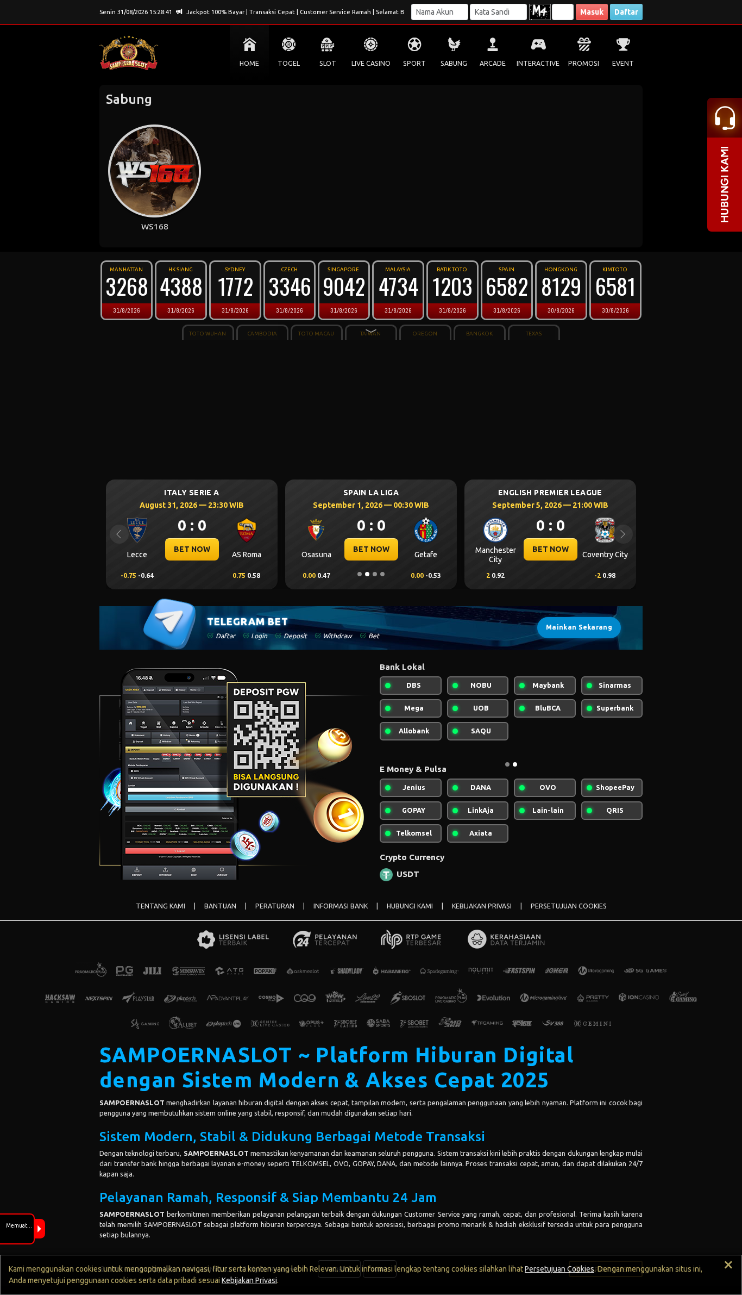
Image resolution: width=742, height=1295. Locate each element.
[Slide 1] (359, 574)
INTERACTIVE (538, 63)
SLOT (327, 63)
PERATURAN (274, 906)
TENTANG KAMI (160, 906)
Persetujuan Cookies (559, 1269)
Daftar (626, 12)
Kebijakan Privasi (249, 1280)
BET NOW (192, 549)
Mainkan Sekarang (579, 627)
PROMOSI (583, 63)
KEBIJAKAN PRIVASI (482, 906)
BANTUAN (220, 906)
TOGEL (289, 63)
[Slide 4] (382, 574)
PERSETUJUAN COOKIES (569, 906)
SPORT (414, 63)
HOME (249, 63)
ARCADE (493, 63)
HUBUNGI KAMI (410, 906)
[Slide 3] (375, 574)
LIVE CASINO (371, 63)
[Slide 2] (367, 574)
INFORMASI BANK (340, 906)
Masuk (591, 12)
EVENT (623, 63)
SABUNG (454, 63)
